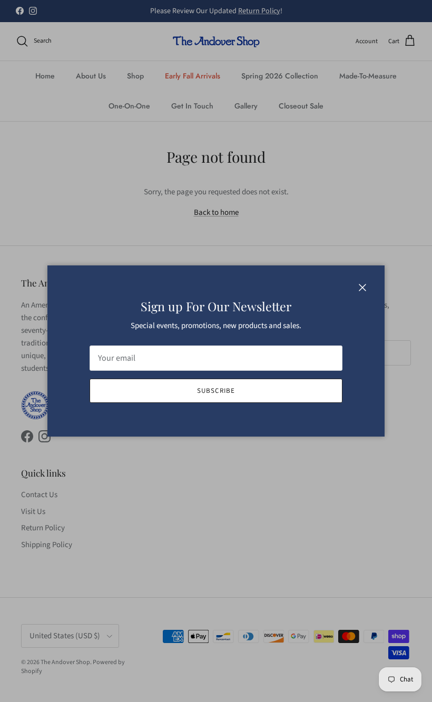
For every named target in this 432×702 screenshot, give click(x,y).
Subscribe (215, 391)
